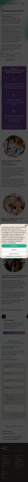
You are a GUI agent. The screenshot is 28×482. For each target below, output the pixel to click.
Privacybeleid (17, 256)
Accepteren (14, 246)
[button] (26, 225)
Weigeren (14, 249)
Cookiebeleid (9, 256)
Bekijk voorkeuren (14, 253)
